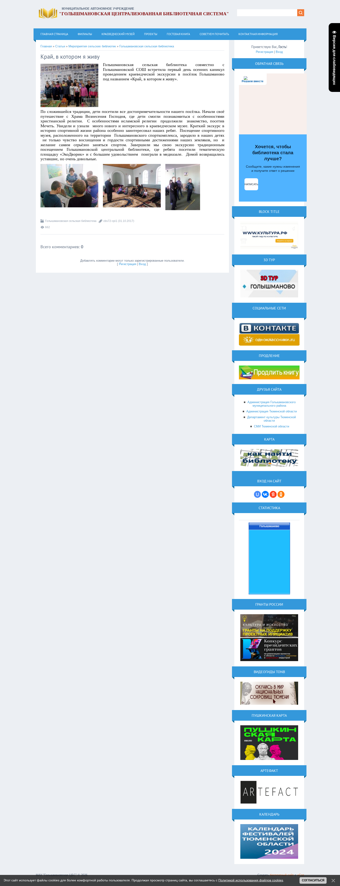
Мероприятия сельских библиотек (92, 46)
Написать (251, 184)
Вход (142, 264)
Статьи (60, 46)
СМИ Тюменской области (271, 426)
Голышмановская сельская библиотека (146, 46)
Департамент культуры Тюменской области (271, 418)
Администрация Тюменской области (271, 411)
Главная (46, 46)
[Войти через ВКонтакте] (265, 494)
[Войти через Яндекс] (273, 494)
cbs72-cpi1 (110, 221)
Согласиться (313, 880)
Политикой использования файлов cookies (250, 880)
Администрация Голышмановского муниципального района (271, 403)
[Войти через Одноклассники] (281, 494)
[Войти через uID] (257, 494)
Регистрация (127, 264)
